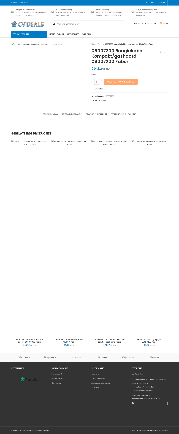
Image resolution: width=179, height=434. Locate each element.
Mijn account (56, 374)
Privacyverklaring (98, 378)
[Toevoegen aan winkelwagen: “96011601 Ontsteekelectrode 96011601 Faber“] (85, 150)
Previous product (161, 44)
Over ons (95, 374)
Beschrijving (50, 114)
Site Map (95, 387)
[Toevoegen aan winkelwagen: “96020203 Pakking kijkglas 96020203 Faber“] (165, 150)
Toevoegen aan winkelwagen (120, 82)
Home (93, 44)
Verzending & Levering (123, 114)
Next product (166, 44)
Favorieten (98, 89)
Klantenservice (144, 430)
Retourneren (56, 383)
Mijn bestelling (57, 378)
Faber (100, 44)
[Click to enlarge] (16, 41)
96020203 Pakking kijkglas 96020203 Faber (149, 340)
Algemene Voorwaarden (159, 430)
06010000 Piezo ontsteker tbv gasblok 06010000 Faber (29, 340)
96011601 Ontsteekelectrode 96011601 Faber (69, 340)
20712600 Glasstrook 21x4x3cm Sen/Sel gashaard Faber (109, 340)
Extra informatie (72, 114)
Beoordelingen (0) (96, 114)
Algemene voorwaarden (101, 383)
